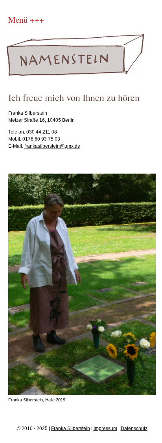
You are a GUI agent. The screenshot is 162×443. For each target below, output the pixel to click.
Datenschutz (134, 428)
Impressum (105, 428)
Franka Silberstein (70, 428)
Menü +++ (26, 19)
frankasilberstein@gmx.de (52, 146)
